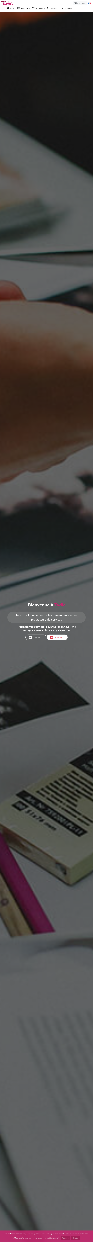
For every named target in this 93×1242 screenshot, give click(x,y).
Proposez (38, 637)
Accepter (65, 1238)
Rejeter (75, 1238)
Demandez (59, 637)
